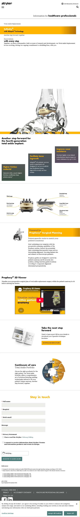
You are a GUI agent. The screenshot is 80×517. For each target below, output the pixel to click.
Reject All (70, 513)
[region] (40, 509)
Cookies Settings (8, 513)
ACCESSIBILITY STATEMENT (22, 492)
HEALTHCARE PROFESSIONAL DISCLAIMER (50, 492)
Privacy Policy (27, 437)
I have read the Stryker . (18, 437)
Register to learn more (12, 459)
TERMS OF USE (8, 496)
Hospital (5, 409)
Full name (6, 401)
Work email (6, 417)
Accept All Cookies (54, 513)
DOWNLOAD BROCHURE (51, 343)
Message (5, 425)
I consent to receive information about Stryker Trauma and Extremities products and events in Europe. (24, 443)
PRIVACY (6, 492)
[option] (40, 76)
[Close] (76, 504)
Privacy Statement (9, 434)
